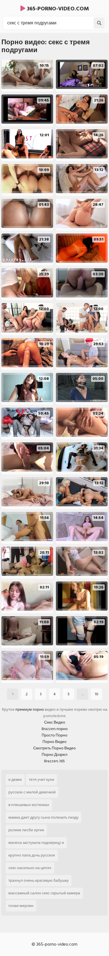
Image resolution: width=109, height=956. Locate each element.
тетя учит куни (41, 779)
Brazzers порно (55, 729)
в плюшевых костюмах (28, 805)
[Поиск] (99, 23)
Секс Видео (54, 722)
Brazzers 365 (54, 761)
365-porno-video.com (57, 8)
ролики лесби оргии (26, 830)
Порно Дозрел (54, 754)
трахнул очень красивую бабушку (38, 880)
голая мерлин (21, 905)
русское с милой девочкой (32, 792)
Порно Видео (54, 741)
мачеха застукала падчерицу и (36, 842)
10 (96, 694)
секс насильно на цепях (29, 868)
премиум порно (29, 709)
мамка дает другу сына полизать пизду (43, 817)
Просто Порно (54, 735)
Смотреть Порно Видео (54, 748)
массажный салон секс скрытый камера (44, 893)
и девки (15, 779)
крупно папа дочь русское (31, 855)
